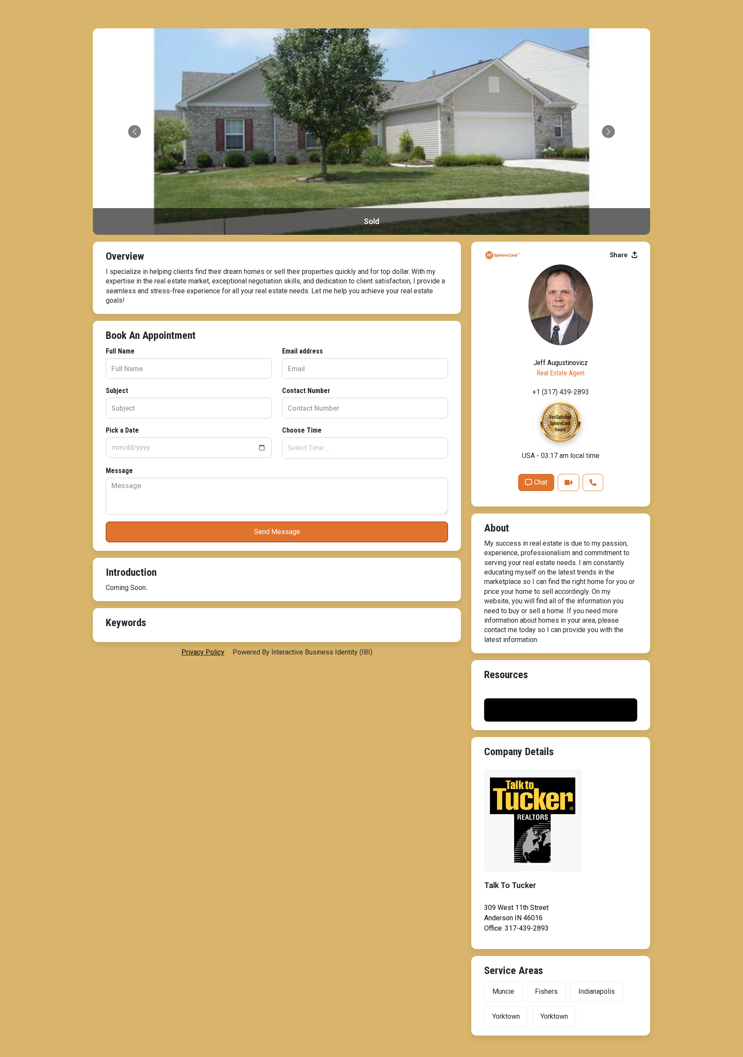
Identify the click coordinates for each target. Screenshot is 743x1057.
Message (119, 471)
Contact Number (306, 391)
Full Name (120, 351)
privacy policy (202, 652)
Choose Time (302, 430)
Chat (540, 482)
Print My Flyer (561, 710)
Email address (302, 351)
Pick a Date (122, 430)
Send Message (277, 532)
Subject (117, 391)
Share (619, 255)
